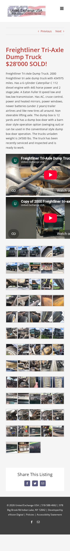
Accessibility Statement (49, 514)
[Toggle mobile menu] (62, 8)
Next (58, 31)
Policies (30, 514)
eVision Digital (16, 514)
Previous (46, 31)
